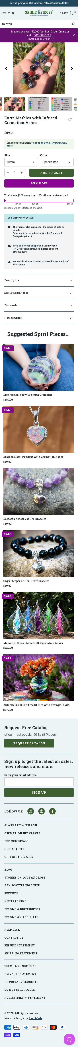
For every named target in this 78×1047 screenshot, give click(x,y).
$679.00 (8, 709)
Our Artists (14, 849)
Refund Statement (19, 945)
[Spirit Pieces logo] (39, 13)
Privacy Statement (20, 974)
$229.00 (8, 647)
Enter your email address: (20, 775)
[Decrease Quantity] (8, 172)
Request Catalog (29, 743)
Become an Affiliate (21, 917)
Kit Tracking (15, 901)
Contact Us (13, 937)
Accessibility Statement (25, 997)
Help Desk (12, 929)
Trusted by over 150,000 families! (30, 31)
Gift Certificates (18, 857)
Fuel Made (35, 1018)
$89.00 (7, 461)
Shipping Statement (21, 953)
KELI (31, 217)
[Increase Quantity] (21, 172)
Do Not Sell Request (20, 989)
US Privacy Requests (21, 982)
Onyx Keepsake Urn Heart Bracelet (26, 581)
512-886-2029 (42, 35)
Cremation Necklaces (22, 833)
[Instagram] (30, 811)
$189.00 (8, 399)
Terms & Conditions (20, 966)
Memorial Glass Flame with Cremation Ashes (33, 643)
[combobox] (39, 24)
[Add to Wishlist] (70, 119)
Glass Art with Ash (20, 825)
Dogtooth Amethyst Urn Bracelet (24, 519)
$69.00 (7, 523)
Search (6, 20)
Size (7, 155)
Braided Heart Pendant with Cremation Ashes (33, 457)
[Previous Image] (6, 69)
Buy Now (39, 183)
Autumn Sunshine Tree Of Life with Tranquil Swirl (37, 705)
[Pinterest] (41, 811)
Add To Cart (51, 173)
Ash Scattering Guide (22, 885)
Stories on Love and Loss (25, 877)
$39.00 (7, 585)
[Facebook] (52, 811)
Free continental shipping (26, 246)
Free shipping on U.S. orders (26, 3)
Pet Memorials (16, 841)
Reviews (11, 893)
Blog (8, 869)
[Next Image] (72, 69)
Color (43, 155)
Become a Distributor (22, 909)
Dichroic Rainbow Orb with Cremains (27, 394)
